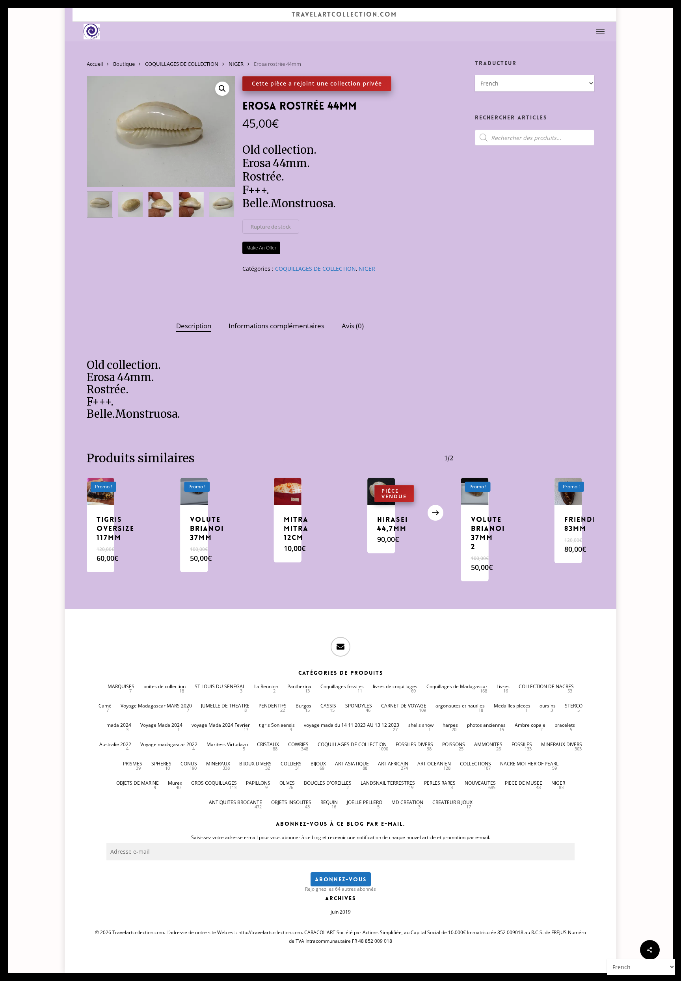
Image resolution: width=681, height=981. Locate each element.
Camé (105, 705)
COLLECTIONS (475, 763)
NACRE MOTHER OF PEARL (529, 763)
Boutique (124, 63)
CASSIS (328, 705)
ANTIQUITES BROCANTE (235, 802)
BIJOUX (318, 763)
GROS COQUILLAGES (214, 783)
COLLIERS (291, 763)
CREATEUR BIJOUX (452, 802)
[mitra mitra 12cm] (287, 491)
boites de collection (164, 686)
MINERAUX (218, 763)
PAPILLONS (258, 783)
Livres (503, 686)
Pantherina (299, 686)
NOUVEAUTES (480, 783)
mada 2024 (118, 725)
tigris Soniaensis (277, 725)
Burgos (303, 705)
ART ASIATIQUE (352, 763)
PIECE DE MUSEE (523, 783)
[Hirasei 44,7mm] (381, 491)
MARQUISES (121, 686)
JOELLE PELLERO (364, 802)
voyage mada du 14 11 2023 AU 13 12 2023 (351, 725)
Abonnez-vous (341, 879)
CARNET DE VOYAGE (403, 705)
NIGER (236, 63)
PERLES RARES (440, 783)
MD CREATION (407, 802)
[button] (600, 31)
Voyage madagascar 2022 (168, 744)
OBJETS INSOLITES (291, 802)
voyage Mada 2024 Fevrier (221, 725)
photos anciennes (486, 725)
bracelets (564, 725)
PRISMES (132, 763)
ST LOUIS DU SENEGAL (220, 686)
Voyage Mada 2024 (161, 725)
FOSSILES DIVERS (414, 744)
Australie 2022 (115, 744)
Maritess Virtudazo (227, 744)
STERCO (573, 705)
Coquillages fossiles (342, 686)
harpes (450, 725)
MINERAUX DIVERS (561, 744)
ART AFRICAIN (393, 763)
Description (193, 325)
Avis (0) (353, 325)
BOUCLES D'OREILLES (328, 783)
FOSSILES (522, 744)
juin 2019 (341, 911)
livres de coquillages (395, 686)
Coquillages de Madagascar (456, 686)
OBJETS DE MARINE (137, 783)
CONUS (188, 763)
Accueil (95, 63)
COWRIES (298, 744)
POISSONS (453, 744)
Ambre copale (530, 725)
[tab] (193, 326)
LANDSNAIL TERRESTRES (388, 783)
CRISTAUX (268, 744)
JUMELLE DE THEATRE (225, 705)
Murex (175, 783)
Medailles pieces (512, 705)
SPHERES (161, 763)
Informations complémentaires (276, 325)
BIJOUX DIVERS (255, 763)
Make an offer (261, 248)
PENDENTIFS (273, 705)
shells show (421, 725)
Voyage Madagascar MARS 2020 (156, 705)
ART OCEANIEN (434, 763)
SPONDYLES (358, 705)
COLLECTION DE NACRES (546, 686)
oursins (548, 705)
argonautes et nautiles (460, 705)
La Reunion (266, 686)
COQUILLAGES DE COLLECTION (181, 63)
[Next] (222, 204)
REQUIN (329, 802)
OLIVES (287, 783)
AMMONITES (488, 744)
